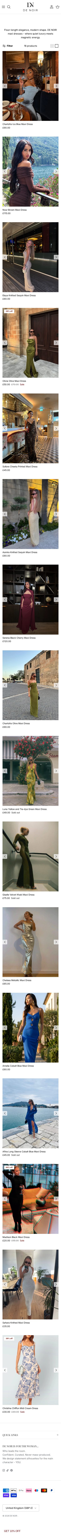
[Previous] (5, 86)
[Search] (10, 6)
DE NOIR (14, 1516)
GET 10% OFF (12, 1531)
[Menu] (3, 6)
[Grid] (52, 46)
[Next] (56, 86)
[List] (56, 46)
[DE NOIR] (30, 7)
